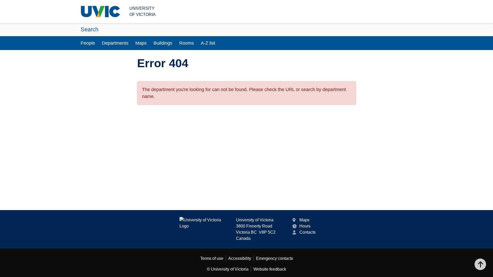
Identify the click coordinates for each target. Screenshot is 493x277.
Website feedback (269, 269)
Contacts (307, 232)
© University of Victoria (228, 269)
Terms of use (211, 258)
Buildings (163, 43)
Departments (115, 43)
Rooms (186, 43)
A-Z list (208, 43)
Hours (304, 226)
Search (89, 29)
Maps (141, 43)
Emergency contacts (274, 258)
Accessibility (239, 258)
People (88, 43)
